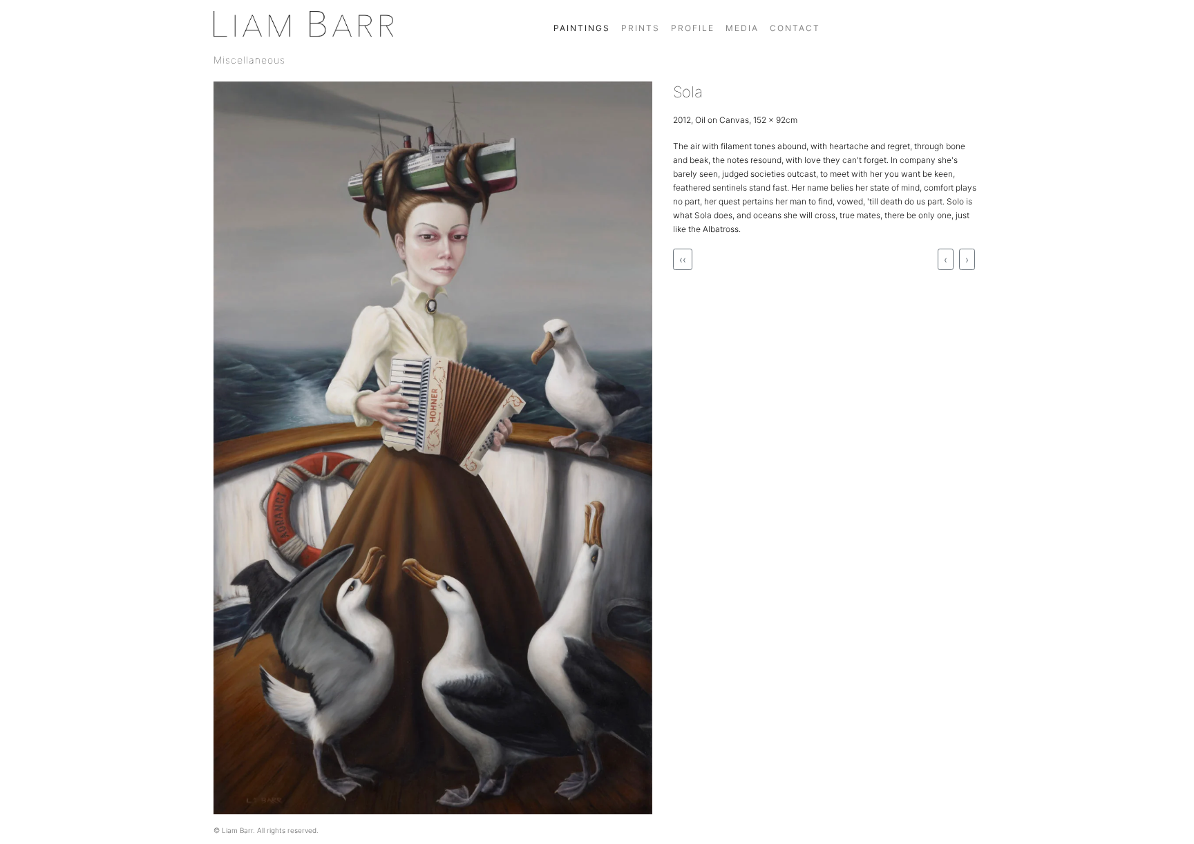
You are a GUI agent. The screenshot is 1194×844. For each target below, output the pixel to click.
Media (742, 28)
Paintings (581, 28)
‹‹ (682, 259)
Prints (640, 28)
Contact (795, 28)
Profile (692, 28)
